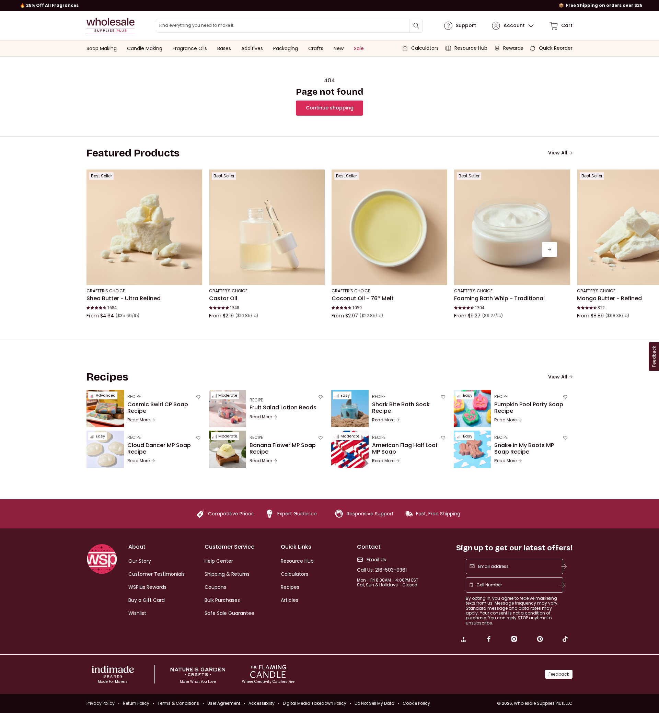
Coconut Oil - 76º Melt (363, 298)
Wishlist (137, 613)
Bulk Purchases (222, 600)
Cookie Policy (416, 703)
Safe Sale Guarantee (229, 613)
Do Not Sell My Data (374, 703)
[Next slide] (549, 249)
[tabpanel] (329, 249)
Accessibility (261, 703)
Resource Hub (297, 561)
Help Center (219, 561)
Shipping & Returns (227, 574)
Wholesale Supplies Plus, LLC (543, 703)
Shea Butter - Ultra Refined (123, 298)
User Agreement (223, 703)
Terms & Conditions (178, 703)
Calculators (294, 574)
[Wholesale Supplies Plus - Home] (110, 25)
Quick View (144, 275)
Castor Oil (223, 298)
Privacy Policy (100, 703)
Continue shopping (330, 107)
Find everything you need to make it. (196, 25)
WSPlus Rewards (147, 587)
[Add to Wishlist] (194, 176)
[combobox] (289, 26)
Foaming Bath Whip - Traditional (499, 298)
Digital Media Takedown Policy (314, 703)
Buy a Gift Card (146, 600)
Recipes (290, 587)
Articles (289, 600)
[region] (329, 5)
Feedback (558, 674)
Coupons (215, 587)
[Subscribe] (564, 566)
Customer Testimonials (156, 574)
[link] (463, 640)
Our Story (139, 561)
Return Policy (136, 703)
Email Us (376, 559)
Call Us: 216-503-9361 (382, 570)
